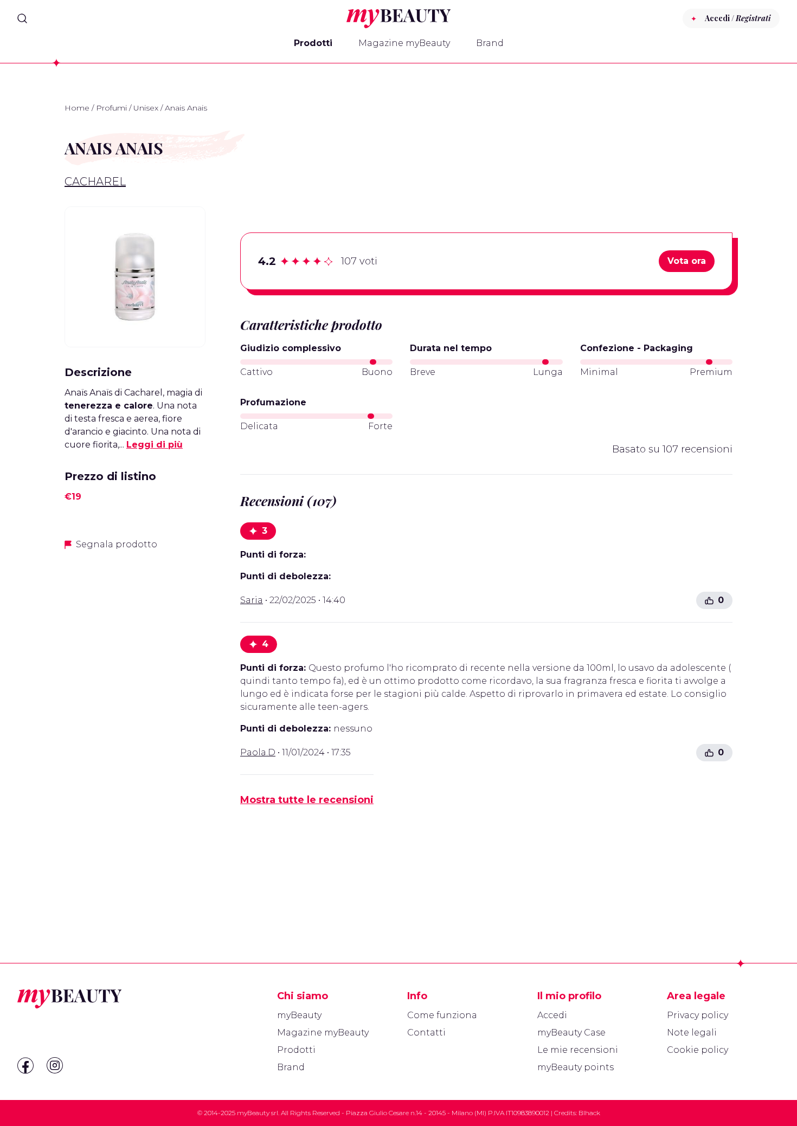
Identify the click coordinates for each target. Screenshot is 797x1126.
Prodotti (313, 43)
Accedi (552, 1015)
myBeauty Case (571, 1032)
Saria (251, 600)
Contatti (426, 1032)
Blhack (589, 1113)
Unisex (145, 108)
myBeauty (299, 1015)
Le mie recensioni (577, 1050)
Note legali (692, 1032)
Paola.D (257, 752)
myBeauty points (575, 1067)
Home (77, 108)
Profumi (111, 108)
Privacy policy (697, 1015)
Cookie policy (697, 1050)
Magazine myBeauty (404, 43)
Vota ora (686, 261)
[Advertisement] (135, 731)
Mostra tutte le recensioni (307, 800)
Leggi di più (154, 444)
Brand (490, 43)
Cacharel (95, 181)
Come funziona (442, 1015)
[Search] (22, 18)
